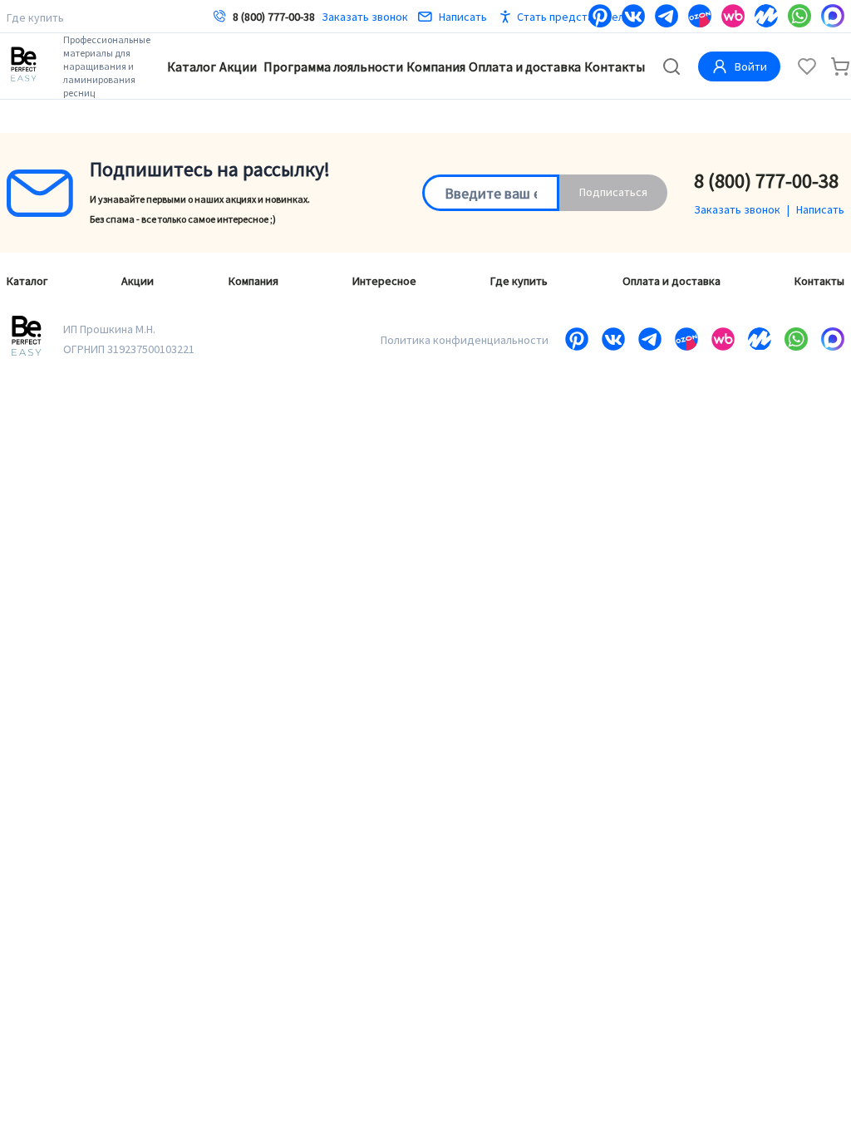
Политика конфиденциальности (464, 339)
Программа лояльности (333, 66)
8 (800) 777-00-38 (274, 16)
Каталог (191, 66)
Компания (435, 66)
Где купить (35, 17)
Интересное (384, 280)
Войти (751, 66)
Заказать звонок (365, 16)
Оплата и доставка (525, 66)
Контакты (614, 66)
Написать (463, 16)
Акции (238, 66)
